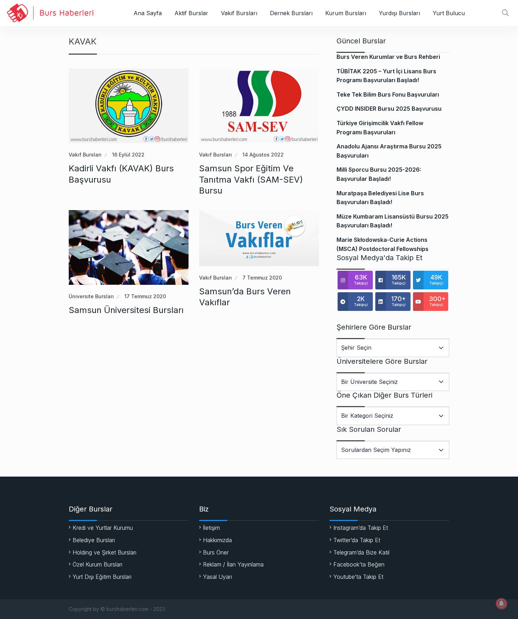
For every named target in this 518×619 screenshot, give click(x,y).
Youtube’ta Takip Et (358, 576)
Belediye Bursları (94, 540)
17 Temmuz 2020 (145, 296)
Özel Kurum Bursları (97, 564)
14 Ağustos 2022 (263, 155)
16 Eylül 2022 (128, 155)
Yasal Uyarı (217, 576)
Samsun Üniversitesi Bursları (126, 310)
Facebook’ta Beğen (358, 564)
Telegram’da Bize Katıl (361, 552)
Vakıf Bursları (239, 13)
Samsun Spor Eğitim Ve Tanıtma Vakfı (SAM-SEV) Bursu (251, 179)
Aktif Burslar (191, 13)
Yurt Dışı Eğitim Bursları (102, 576)
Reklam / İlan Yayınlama (233, 564)
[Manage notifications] (501, 603)
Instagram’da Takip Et (360, 527)
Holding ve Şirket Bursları (104, 552)
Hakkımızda (217, 540)
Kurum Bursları (345, 13)
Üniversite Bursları (91, 296)
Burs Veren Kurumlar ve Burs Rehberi (388, 56)
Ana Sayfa (148, 13)
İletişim (211, 527)
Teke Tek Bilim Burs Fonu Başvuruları (388, 94)
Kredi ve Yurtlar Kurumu (103, 527)
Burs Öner (216, 552)
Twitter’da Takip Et (356, 540)
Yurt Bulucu (449, 13)
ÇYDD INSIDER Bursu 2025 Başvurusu (389, 108)
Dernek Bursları (291, 13)
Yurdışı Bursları (399, 13)
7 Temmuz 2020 (262, 278)
